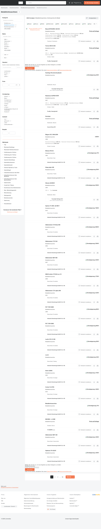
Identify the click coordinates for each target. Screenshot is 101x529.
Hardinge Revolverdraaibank (53, 72)
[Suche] (27, 3)
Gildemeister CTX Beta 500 (52, 224)
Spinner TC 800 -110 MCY (52, 205)
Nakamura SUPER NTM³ (52, 95)
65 (62, 477)
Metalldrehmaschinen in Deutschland (9, 487)
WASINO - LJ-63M (50, 419)
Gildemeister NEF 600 (51, 257)
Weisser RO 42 (49, 150)
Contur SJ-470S (49, 387)
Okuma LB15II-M (49, 183)
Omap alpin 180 (49, 167)
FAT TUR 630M (49, 307)
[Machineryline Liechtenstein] (9, 2)
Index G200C (48, 370)
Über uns (3, 498)
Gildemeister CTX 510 (51, 241)
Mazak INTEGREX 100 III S (52, 29)
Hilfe (2, 500)
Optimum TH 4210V (50, 450)
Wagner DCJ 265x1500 (51, 134)
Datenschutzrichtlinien (52, 70)
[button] (94, 41)
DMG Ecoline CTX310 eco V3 (53, 274)
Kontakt (3, 503)
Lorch (47, 355)
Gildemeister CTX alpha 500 (53, 290)
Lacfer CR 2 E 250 (50, 339)
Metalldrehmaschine (51, 403)
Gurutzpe (47, 116)
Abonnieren (29, 68)
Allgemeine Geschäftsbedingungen (32, 498)
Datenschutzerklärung (29, 500)
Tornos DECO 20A (50, 45)
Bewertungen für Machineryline (31, 505)
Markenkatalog (27, 508)
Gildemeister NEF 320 (51, 435)
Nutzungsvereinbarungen (65, 70)
